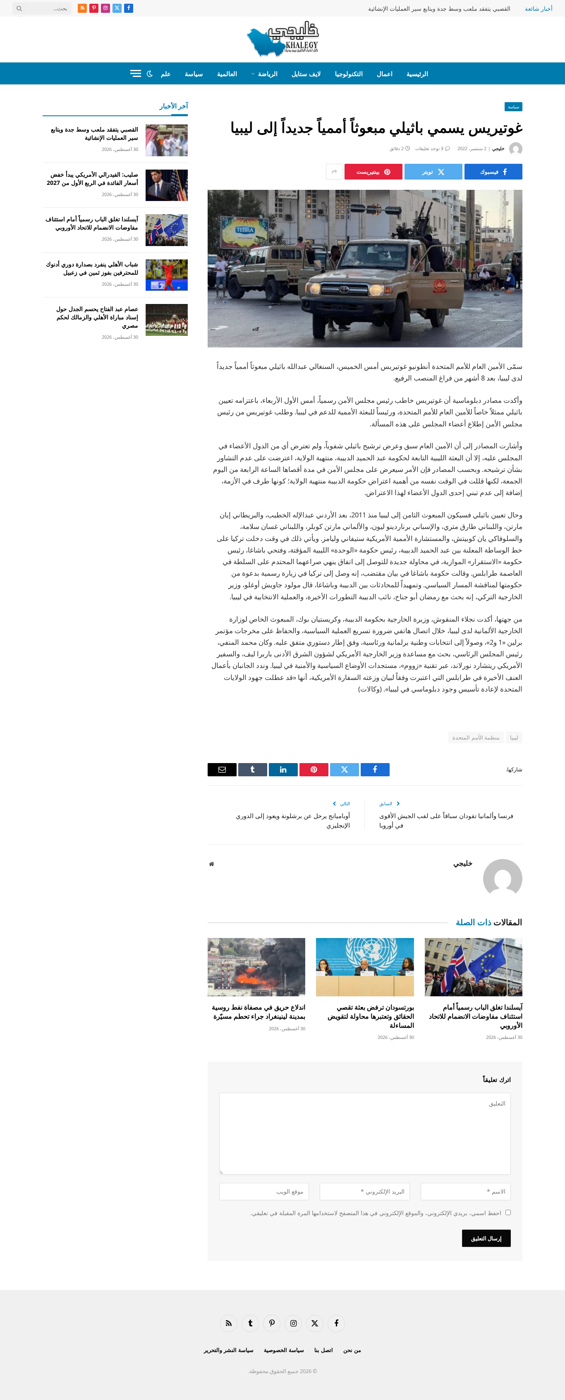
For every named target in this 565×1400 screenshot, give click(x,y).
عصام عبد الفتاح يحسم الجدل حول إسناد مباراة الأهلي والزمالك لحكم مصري (97, 317)
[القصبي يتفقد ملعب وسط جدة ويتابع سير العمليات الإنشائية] (167, 140)
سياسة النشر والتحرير (229, 1350)
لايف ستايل (306, 73)
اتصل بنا (323, 1350)
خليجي (498, 148)
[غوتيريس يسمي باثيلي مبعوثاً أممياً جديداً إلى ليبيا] (365, 268)
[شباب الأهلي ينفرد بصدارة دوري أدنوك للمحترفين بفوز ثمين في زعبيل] (167, 275)
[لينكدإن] (551, 430)
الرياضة (268, 73)
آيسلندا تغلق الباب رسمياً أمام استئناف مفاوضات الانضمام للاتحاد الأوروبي (475, 1016)
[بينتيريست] (551, 451)
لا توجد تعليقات (429, 148)
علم (166, 73)
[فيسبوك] (551, 388)
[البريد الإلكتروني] (551, 472)
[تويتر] (551, 409)
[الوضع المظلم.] (150, 73)
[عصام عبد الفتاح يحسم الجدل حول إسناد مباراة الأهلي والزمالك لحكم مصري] (167, 320)
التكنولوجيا (349, 73)
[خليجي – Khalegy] (282, 39)
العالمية (227, 73)
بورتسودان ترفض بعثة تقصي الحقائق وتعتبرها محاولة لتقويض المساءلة (371, 1016)
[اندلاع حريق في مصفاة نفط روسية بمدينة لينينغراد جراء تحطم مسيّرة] (256, 967)
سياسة (194, 73)
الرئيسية (417, 73)
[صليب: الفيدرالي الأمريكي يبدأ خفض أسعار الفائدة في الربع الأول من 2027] (167, 185)
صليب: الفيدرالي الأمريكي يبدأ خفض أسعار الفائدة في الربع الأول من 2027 (92, 178)
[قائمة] (135, 73)
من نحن (352, 1350)
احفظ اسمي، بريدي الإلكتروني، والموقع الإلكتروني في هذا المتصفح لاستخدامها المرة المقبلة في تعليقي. (375, 1213)
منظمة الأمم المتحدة (476, 737)
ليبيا (514, 737)
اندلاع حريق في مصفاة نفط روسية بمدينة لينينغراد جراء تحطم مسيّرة (258, 1012)
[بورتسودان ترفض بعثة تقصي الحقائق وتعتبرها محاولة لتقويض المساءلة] (365, 967)
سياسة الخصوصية (284, 1350)
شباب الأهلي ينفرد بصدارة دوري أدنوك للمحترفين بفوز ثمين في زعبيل (92, 268)
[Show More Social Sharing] (334, 171)
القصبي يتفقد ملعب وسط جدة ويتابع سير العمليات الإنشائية (439, 8)
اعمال (385, 73)
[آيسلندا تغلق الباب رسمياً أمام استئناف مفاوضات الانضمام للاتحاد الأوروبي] (473, 967)
